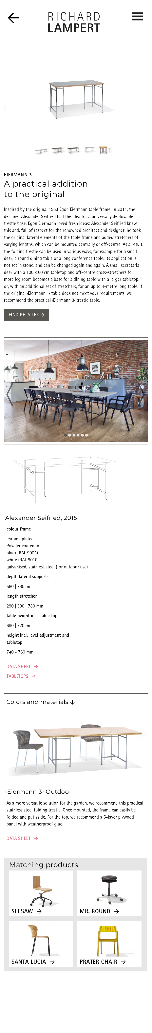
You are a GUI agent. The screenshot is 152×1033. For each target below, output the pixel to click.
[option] (74, 97)
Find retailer (25, 315)
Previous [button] (15, 394)
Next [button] (136, 394)
